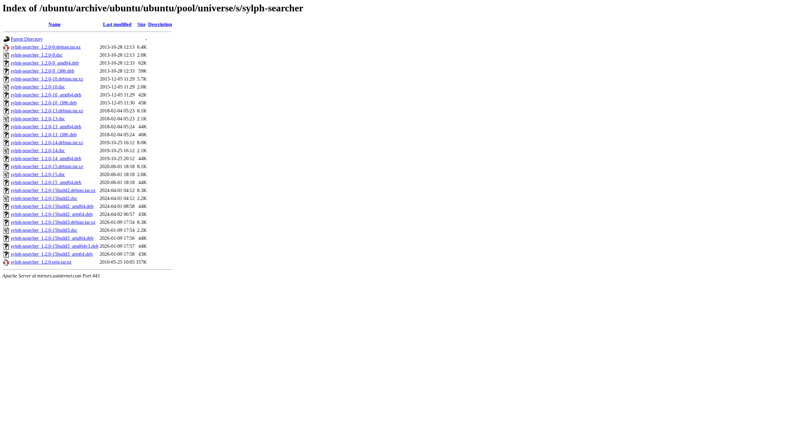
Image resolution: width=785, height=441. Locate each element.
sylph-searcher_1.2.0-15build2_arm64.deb (52, 214)
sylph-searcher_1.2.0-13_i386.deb (44, 134)
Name (54, 24)
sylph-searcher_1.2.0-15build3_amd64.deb (52, 238)
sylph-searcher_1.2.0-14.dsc (38, 150)
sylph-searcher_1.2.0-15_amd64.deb (46, 182)
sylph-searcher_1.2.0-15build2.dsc (44, 198)
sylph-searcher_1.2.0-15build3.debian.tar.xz (53, 222)
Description (160, 24)
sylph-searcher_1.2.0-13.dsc (38, 118)
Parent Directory (27, 39)
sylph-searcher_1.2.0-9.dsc (37, 55)
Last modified (117, 24)
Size (141, 24)
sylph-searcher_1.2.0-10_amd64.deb (46, 94)
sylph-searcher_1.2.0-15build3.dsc (44, 230)
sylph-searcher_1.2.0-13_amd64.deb (46, 126)
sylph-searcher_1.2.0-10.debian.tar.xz (47, 78)
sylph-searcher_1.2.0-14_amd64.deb (46, 158)
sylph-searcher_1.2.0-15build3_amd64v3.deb (54, 246)
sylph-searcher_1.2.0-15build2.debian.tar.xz (53, 190)
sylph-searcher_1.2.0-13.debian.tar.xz (47, 110)
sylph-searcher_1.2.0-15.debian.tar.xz (47, 166)
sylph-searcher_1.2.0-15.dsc (38, 174)
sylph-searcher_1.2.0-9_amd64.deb (45, 63)
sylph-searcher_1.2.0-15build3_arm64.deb (52, 254)
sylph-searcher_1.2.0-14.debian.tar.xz (47, 142)
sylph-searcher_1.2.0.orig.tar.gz (41, 262)
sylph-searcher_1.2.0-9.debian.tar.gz (46, 47)
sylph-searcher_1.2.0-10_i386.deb (44, 102)
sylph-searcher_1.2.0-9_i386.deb (42, 71)
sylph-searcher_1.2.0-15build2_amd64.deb (52, 206)
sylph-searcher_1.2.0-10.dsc (38, 86)
